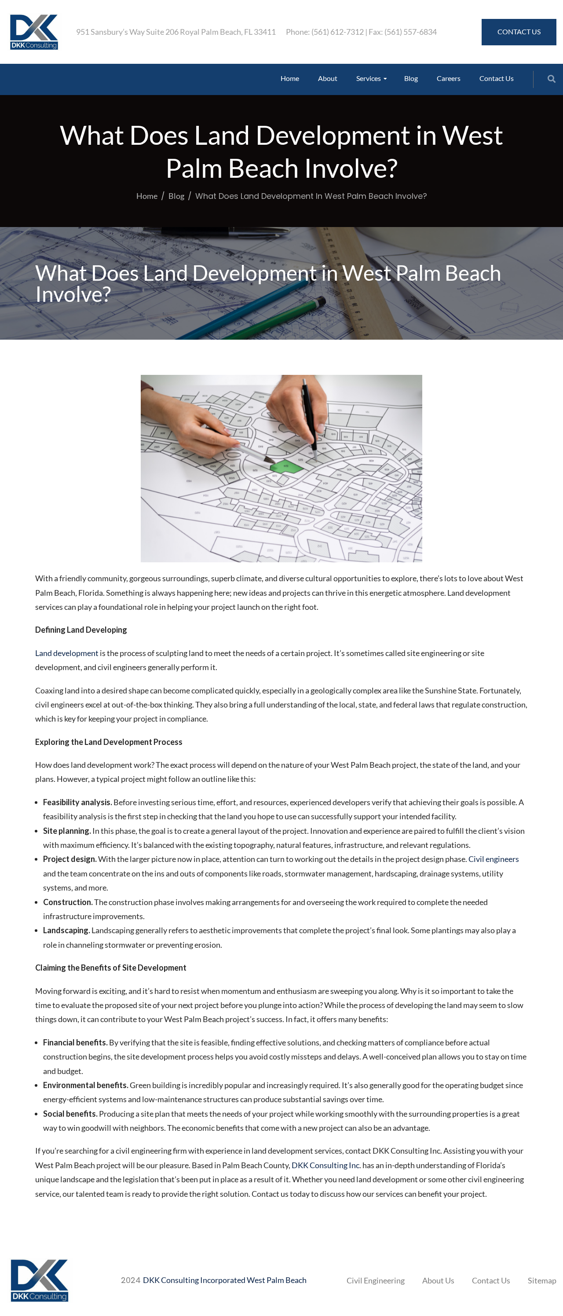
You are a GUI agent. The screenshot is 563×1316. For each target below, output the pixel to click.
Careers (449, 78)
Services (368, 78)
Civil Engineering (376, 1280)
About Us (438, 1280)
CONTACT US (519, 31)
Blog (411, 78)
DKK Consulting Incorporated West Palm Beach (225, 1280)
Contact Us (496, 78)
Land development (67, 653)
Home (290, 78)
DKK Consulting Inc (325, 1165)
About (327, 78)
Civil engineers (493, 859)
